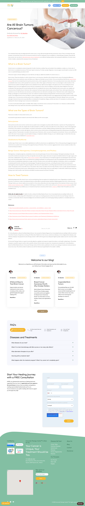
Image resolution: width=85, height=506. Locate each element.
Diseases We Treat (56, 441)
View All (42, 311)
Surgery (53, 463)
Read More (12, 297)
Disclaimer (70, 451)
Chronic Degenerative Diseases (56, 452)
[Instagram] (10, 502)
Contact (69, 447)
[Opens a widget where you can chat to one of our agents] (80, 503)
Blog (68, 444)
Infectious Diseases (55, 446)
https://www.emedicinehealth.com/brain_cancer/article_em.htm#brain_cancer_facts (30, 208)
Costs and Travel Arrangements (66, 330)
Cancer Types (54, 444)
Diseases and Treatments (18, 329)
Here (63, 1)
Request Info (65, 5)
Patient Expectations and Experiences (51, 330)
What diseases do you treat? (19, 342)
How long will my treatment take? (21, 356)
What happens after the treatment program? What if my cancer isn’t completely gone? (35, 360)
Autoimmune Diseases (54, 449)
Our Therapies (55, 457)
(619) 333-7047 (31, 459)
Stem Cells (53, 462)
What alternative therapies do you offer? (23, 351)
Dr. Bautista (24, 33)
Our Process (54, 460)
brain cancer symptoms (33, 157)
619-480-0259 (74, 5)
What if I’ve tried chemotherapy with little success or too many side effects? (32, 347)
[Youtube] (13, 502)
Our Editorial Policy (12, 35)
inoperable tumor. (30, 135)
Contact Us (6, 503)
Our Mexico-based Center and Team (35, 330)
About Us (69, 441)
